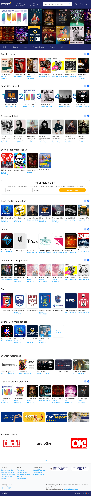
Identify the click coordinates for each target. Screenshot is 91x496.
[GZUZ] (64, 17)
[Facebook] (2, 488)
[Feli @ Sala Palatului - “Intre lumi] (35, 17)
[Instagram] (6, 488)
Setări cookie (21, 476)
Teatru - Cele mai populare (14, 260)
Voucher (52, 47)
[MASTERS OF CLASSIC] (7, 35)
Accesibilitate (21, 478)
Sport (25, 47)
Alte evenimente (38, 47)
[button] (44, 26)
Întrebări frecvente (39, 470)
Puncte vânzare (38, 472)
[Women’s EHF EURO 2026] (35, 35)
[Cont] (87, 4)
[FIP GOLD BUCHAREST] (50, 35)
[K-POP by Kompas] (78, 17)
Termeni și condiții (7, 470)
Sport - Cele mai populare (14, 321)
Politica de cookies (23, 474)
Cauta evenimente (72, 190)
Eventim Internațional (8, 474)
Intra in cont (78, 493)
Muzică (4, 47)
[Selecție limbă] (76, 4)
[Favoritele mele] (82, 4)
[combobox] (56, 4)
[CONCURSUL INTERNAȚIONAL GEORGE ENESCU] (14, 17)
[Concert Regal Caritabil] (50, 17)
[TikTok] (10, 488)
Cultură (15, 47)
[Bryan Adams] (64, 35)
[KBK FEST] (21, 35)
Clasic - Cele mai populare (14, 381)
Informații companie (7, 472)
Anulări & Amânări (39, 474)
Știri (62, 47)
